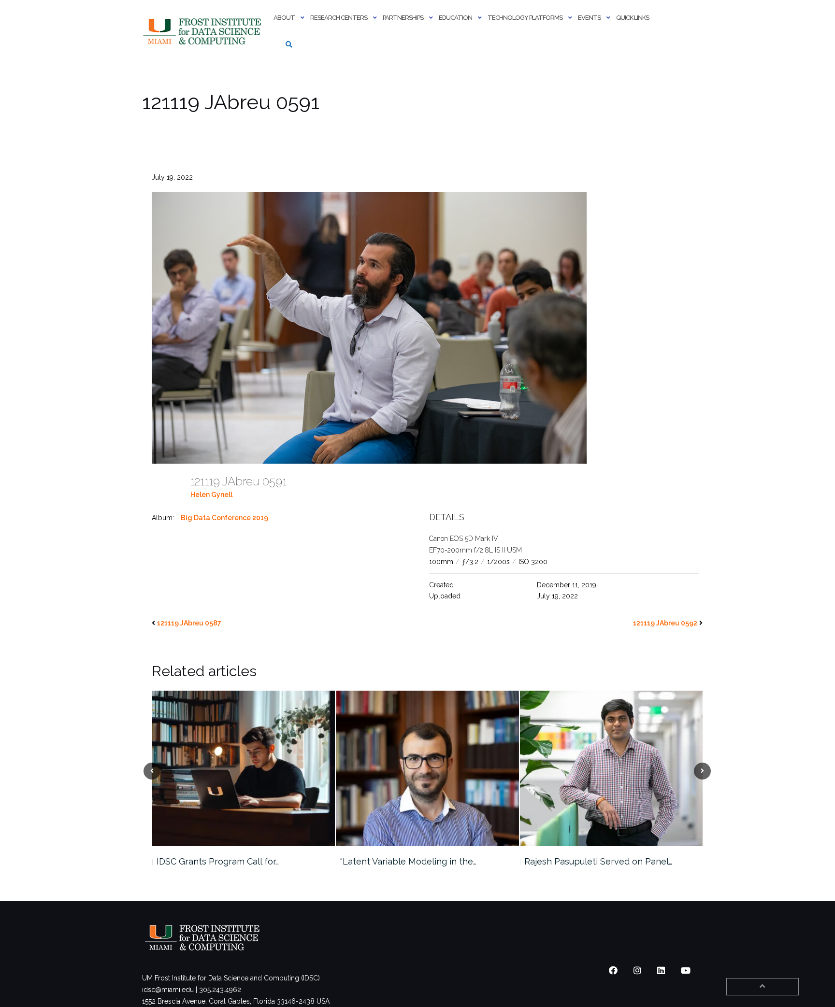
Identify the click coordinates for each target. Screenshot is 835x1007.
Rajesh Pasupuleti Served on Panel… (414, 861)
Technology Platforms (525, 17)
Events (589, 17)
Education (455, 17)
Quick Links (632, 17)
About (284, 17)
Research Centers (338, 17)
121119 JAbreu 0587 (189, 623)
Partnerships (403, 17)
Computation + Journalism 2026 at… (595, 861)
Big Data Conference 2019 (224, 518)
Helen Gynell (211, 494)
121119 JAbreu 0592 (665, 623)
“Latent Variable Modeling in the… (224, 861)
